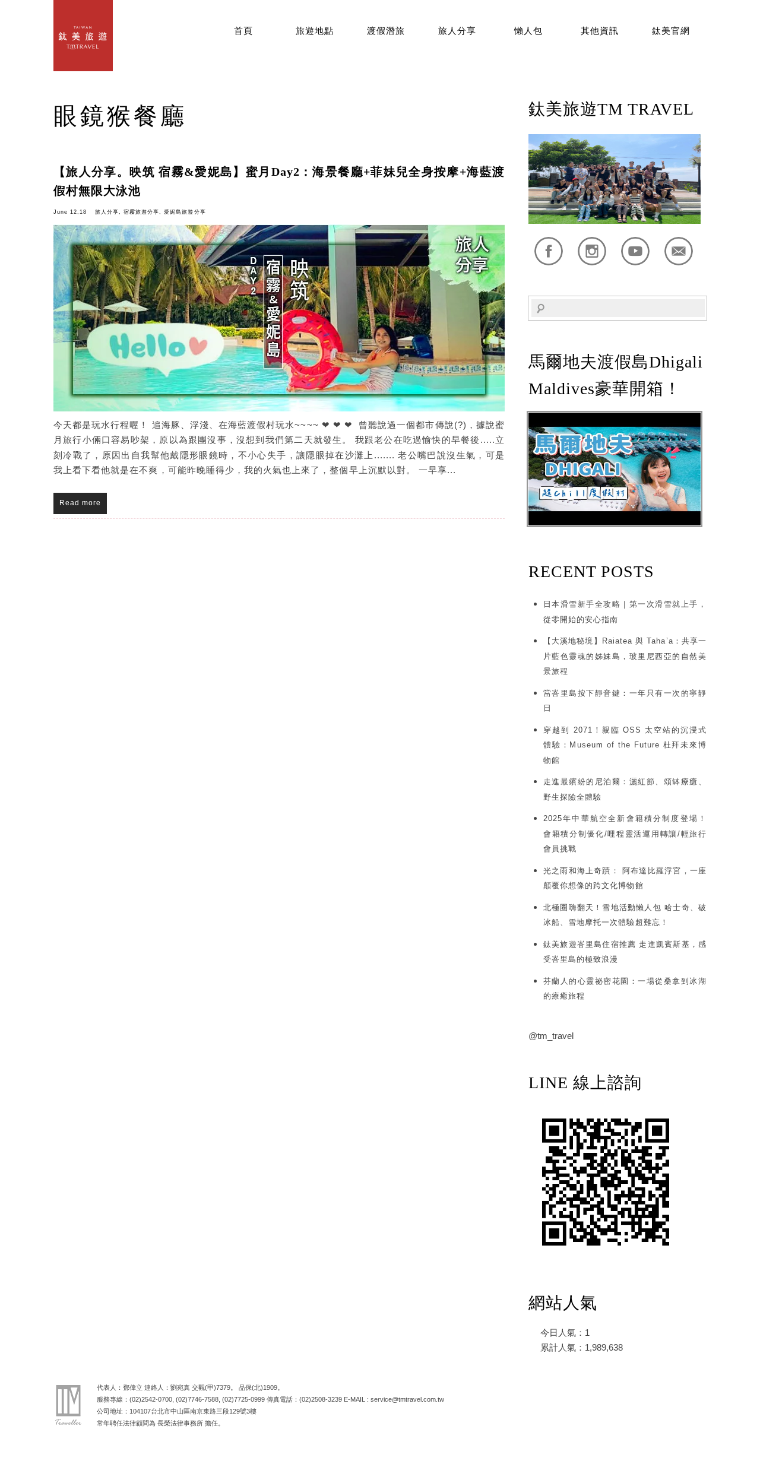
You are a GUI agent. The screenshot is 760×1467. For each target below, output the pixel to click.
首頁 (243, 31)
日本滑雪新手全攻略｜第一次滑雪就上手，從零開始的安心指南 (625, 612)
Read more (80, 503)
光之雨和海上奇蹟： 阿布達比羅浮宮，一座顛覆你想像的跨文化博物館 (625, 878)
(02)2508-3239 (320, 1399)
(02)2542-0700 (150, 1399)
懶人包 (528, 31)
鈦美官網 (671, 31)
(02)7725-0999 (243, 1399)
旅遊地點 (315, 31)
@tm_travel (551, 1036)
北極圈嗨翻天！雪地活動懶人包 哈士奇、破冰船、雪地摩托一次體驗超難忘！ (625, 915)
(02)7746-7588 (197, 1399)
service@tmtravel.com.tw (407, 1399)
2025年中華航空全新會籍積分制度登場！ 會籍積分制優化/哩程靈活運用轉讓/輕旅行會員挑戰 (625, 833)
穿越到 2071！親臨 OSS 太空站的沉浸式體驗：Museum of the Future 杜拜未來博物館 (625, 745)
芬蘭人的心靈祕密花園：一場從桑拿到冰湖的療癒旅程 (625, 989)
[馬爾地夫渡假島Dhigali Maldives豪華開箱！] (614, 522)
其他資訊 (600, 31)
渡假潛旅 (386, 31)
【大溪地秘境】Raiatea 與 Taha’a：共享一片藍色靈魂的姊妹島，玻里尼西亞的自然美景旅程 (625, 656)
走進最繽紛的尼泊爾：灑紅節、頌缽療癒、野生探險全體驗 (625, 789)
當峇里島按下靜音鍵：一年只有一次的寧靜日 (625, 701)
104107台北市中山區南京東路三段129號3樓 (192, 1411)
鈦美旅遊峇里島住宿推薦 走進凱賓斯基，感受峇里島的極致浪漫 (625, 952)
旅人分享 (457, 31)
